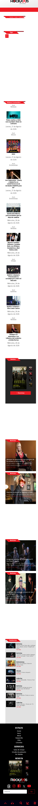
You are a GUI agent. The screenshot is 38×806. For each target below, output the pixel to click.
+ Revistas (20, 393)
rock (16, 17)
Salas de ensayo (19, 750)
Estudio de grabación (19, 752)
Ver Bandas (19, 754)
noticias (21, 17)
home (11, 17)
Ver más (18, 649)
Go (32, 792)
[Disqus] (14, 69)
